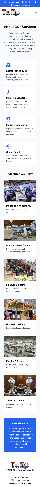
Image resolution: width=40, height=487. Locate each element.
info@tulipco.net (22, 480)
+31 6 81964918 (22, 477)
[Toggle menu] (36, 12)
